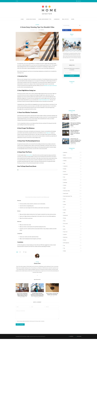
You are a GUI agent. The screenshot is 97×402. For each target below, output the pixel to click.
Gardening (57, 19)
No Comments (41, 29)
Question (65, 234)
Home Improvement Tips (45, 19)
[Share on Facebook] (10, 67)
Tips (64, 245)
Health (64, 187)
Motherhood (65, 215)
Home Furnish (65, 193)
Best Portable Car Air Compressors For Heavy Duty (71, 170)
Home (22, 19)
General (64, 185)
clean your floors (29, 155)
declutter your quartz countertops (50, 85)
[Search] (76, 1)
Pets (64, 226)
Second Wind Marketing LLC (40, 336)
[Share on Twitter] (10, 70)
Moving (64, 218)
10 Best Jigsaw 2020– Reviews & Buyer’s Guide (72, 125)
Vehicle (64, 250)
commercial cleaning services (44, 99)
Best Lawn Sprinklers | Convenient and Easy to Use (72, 147)
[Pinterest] (10, 73)
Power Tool (71, 167)
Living (64, 212)
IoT (64, 207)
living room (48, 132)
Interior (64, 204)
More (72, 19)
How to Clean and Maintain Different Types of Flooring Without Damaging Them (22, 294)
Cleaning (37, 24)
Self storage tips (66, 242)
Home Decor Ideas (31, 19)
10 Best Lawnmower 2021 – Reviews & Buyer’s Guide (72, 103)
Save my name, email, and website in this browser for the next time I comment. (30, 321)
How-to (64, 198)
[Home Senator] (48, 10)
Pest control (65, 223)
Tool (72, 122)
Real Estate (65, 19)
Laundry (64, 209)
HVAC (64, 201)
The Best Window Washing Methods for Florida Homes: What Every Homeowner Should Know (37, 294)
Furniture (65, 179)
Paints (64, 220)
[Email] (10, 75)
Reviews (64, 239)
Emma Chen (37, 263)
